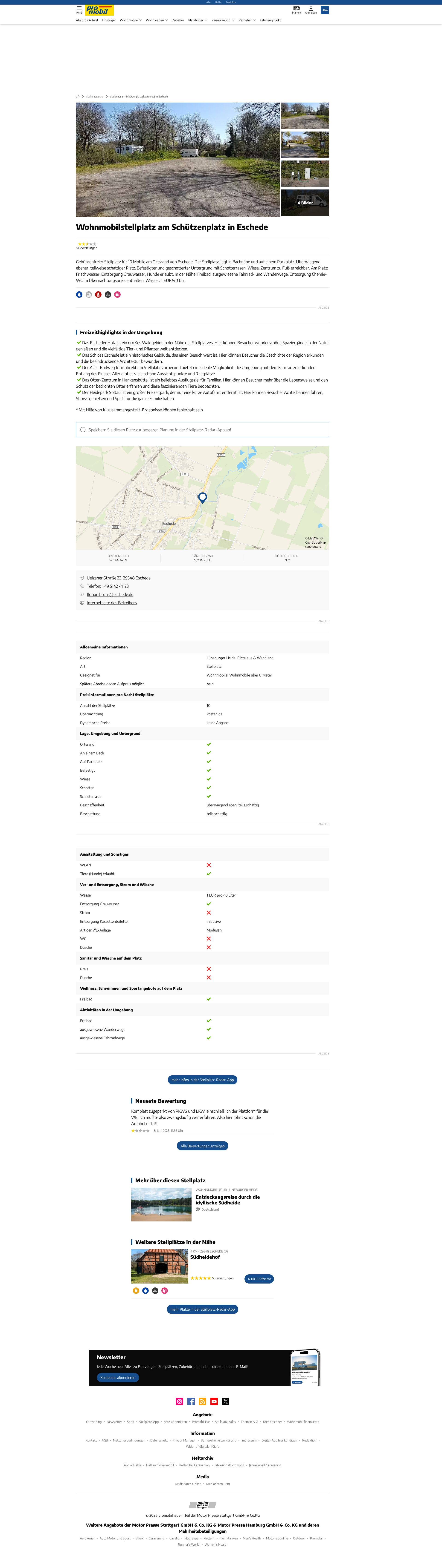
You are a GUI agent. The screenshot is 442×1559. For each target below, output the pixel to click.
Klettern (209, 1538)
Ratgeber (245, 20)
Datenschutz (159, 1440)
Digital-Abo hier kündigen (279, 1440)
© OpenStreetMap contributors (315, 542)
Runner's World (189, 1544)
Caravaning (94, 1422)
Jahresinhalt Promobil (229, 1465)
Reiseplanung (221, 20)
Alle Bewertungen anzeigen (202, 1146)
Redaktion (309, 1440)
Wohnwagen (155, 20)
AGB (105, 1440)
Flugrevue (191, 1538)
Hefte (218, 2)
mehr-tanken (229, 1538)
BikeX (140, 1538)
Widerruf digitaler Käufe (202, 1446)
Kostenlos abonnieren (117, 1377)
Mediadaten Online (188, 1484)
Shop (130, 1422)
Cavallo (174, 1538)
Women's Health (216, 1544)
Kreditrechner (272, 1422)
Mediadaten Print (218, 1484)
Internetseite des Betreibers (112, 602)
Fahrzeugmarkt (270, 20)
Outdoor (299, 1538)
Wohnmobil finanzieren (303, 1422)
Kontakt (91, 1440)
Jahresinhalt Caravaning (265, 1465)
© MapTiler (312, 538)
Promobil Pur (201, 1422)
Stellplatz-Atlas (225, 1422)
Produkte (231, 2)
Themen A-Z (249, 1422)
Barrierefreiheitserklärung (218, 1440)
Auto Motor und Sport (115, 1538)
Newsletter (114, 1422)
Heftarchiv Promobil (160, 1465)
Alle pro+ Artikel (87, 20)
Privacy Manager (184, 1440)
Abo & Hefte (132, 1465)
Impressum (248, 1440)
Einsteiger (109, 20)
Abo (208, 2)
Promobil (316, 1538)
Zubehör (178, 20)
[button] (178, 160)
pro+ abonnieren (175, 1422)
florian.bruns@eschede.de (110, 594)
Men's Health (252, 1538)
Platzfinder (195, 20)
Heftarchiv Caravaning (194, 1465)
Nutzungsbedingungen (129, 1440)
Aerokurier (87, 1538)
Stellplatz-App (149, 1422)
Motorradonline (277, 1538)
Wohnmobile (129, 20)
